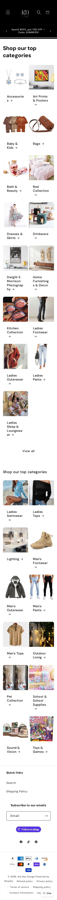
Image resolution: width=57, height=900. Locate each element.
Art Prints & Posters (40, 98)
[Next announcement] (50, 31)
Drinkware (40, 234)
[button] (8, 12)
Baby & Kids (12, 146)
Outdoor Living (39, 655)
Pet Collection (15, 699)
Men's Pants (37, 608)
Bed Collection (41, 189)
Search (11, 783)
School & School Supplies (40, 701)
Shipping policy (42, 887)
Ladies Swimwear (15, 514)
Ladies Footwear (40, 330)
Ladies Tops (38, 514)
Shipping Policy (16, 791)
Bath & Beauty (12, 189)
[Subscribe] (46, 816)
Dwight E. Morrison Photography (15, 283)
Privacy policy (45, 881)
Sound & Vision (13, 750)
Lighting (13, 559)
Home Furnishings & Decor (41, 281)
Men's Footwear (40, 561)
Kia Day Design (26, 876)
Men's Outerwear (15, 608)
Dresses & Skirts (15, 236)
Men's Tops (15, 653)
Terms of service (19, 887)
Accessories (15, 98)
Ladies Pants (38, 377)
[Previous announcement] (6, 31)
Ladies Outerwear (15, 377)
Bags (36, 144)
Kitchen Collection (15, 330)
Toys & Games (38, 750)
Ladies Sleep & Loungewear (14, 429)
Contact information (21, 892)
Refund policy (25, 881)
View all (28, 451)
